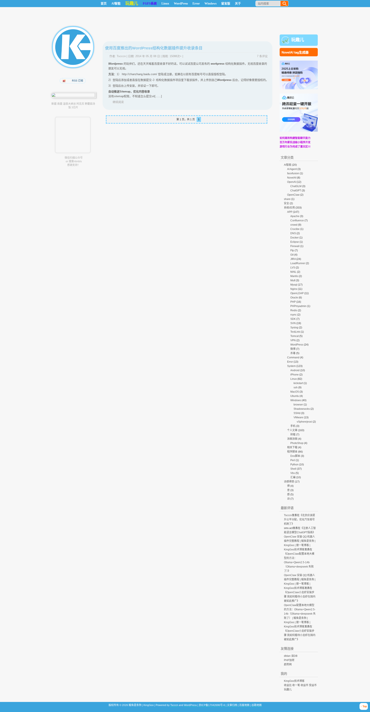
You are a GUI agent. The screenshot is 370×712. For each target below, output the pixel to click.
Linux (165, 3)
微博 (292, 348)
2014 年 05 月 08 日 (147, 56)
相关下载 (292, 447)
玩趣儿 (297, 39)
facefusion (293, 173)
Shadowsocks (302, 408)
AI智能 (116, 3)
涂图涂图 (292, 438)
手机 (292, 426)
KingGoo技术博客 (294, 680)
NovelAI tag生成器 (295, 52)
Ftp (292, 250)
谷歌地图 (256, 705)
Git (292, 254)
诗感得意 (289, 481)
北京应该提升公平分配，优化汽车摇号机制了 (299, 519)
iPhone (294, 374)
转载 (292, 434)
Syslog (294, 327)
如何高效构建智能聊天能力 (295, 138)
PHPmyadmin (298, 306)
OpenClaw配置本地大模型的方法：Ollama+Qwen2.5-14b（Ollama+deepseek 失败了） (299, 562)
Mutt (292, 280)
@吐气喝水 (64, 81)
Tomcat (294, 336)
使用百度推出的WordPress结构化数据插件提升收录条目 (154, 48)
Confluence (297, 220)
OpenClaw (293, 194)
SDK (293, 318)
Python (294, 464)
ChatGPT (295, 190)
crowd (293, 224)
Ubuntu (294, 396)
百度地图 (244, 705)
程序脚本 (292, 451)
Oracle (294, 297)
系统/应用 (289, 207)
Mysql (293, 284)
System (291, 366)
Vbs (292, 473)
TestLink (295, 331)
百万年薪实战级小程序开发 (295, 142)
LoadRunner (297, 263)
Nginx (293, 288)
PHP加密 (289, 660)
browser (298, 404)
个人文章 (292, 430)
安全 (286, 203)
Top (365, 706)
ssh (296, 387)
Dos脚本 (295, 455)
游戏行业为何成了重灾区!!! (295, 146)
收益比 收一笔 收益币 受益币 (300, 685)
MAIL (293, 271)
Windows (210, 3)
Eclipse (294, 241)
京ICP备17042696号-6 (212, 705)
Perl (292, 460)
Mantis (294, 276)
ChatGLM (295, 186)
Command (293, 357)
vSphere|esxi (304, 421)
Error (196, 3)
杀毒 (292, 353)
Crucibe (295, 229)
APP (289, 211)
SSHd (297, 413)
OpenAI (291, 181)
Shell (293, 468)
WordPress (181, 3)
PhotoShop (296, 443)
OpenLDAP (297, 293)
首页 (104, 3)
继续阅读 (118, 102)
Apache (294, 216)
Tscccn (121, 56)
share (287, 199)
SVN (293, 323)
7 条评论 (262, 56)
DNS (293, 233)
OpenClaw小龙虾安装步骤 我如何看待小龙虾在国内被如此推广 (299, 596)
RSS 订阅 (77, 80)
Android (295, 370)
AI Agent (292, 169)
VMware (298, 417)
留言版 (225, 3)
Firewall (295, 246)
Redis (293, 310)
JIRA (293, 259)
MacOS (294, 391)
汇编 (292, 477)
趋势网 (288, 664)
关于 (238, 3)
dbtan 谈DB (290, 655)
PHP (293, 301)
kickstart (298, 383)
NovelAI (291, 177)
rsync (293, 314)
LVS (292, 267)
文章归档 (232, 705)
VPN (293, 340)
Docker (294, 237)
